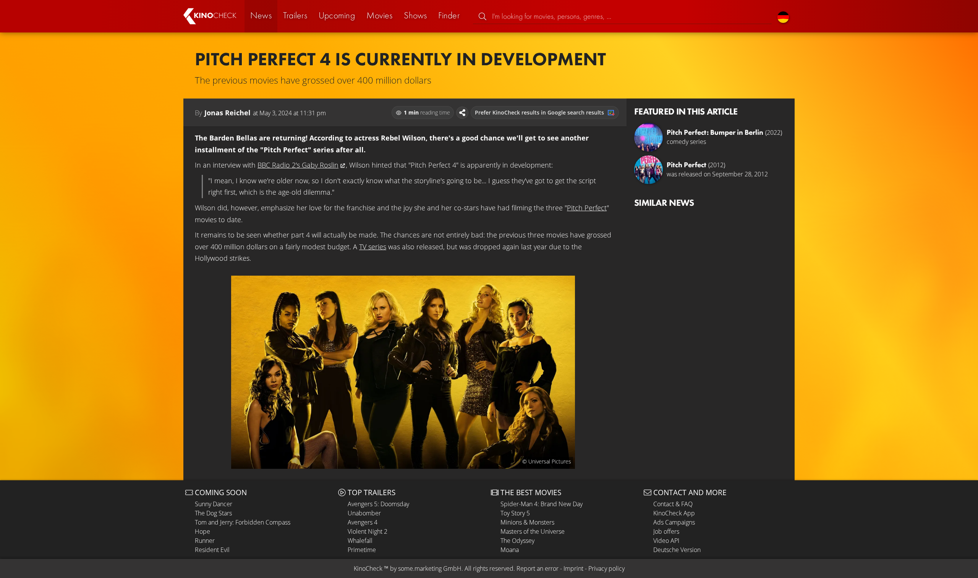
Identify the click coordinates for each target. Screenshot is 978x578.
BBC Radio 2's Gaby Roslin (297, 165)
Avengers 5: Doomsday (378, 504)
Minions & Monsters (527, 522)
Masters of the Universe (532, 531)
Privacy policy (606, 568)
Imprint (573, 568)
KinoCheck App (674, 513)
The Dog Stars (213, 513)
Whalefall (360, 540)
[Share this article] (462, 113)
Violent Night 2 (367, 531)
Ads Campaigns (674, 522)
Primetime (362, 550)
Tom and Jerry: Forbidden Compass (242, 522)
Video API (666, 540)
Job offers (666, 531)
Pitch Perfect (587, 207)
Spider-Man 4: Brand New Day (541, 504)
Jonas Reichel (227, 112)
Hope (202, 531)
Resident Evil (212, 550)
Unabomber (364, 513)
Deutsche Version (677, 550)
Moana (509, 550)
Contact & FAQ (673, 504)
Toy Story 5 (515, 513)
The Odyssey (517, 540)
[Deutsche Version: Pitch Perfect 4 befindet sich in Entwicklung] (783, 16)
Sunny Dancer (213, 504)
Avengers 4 (362, 522)
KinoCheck (368, 568)
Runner (205, 540)
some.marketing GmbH (429, 568)
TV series (372, 246)
